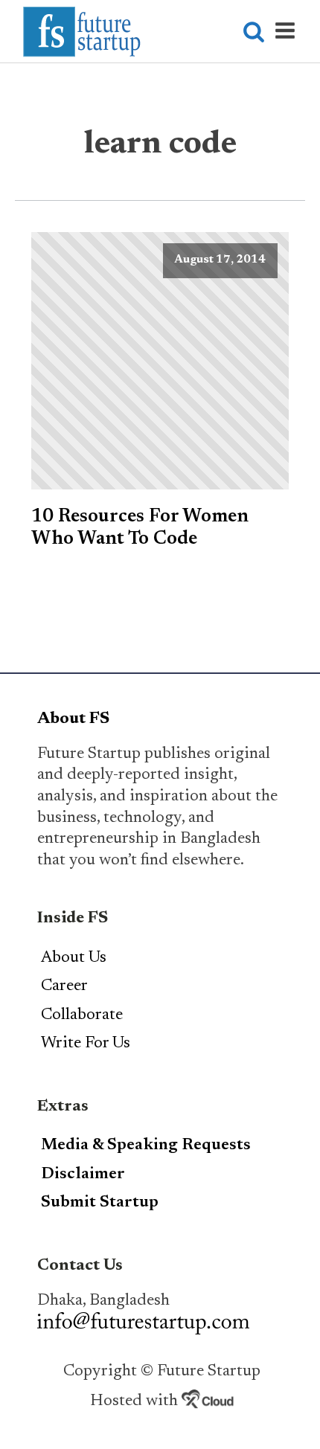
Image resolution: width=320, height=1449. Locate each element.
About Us (73, 958)
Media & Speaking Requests (146, 1145)
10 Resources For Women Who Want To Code (140, 528)
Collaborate (82, 1015)
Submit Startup (100, 1203)
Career (64, 986)
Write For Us (85, 1043)
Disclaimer (83, 1174)
